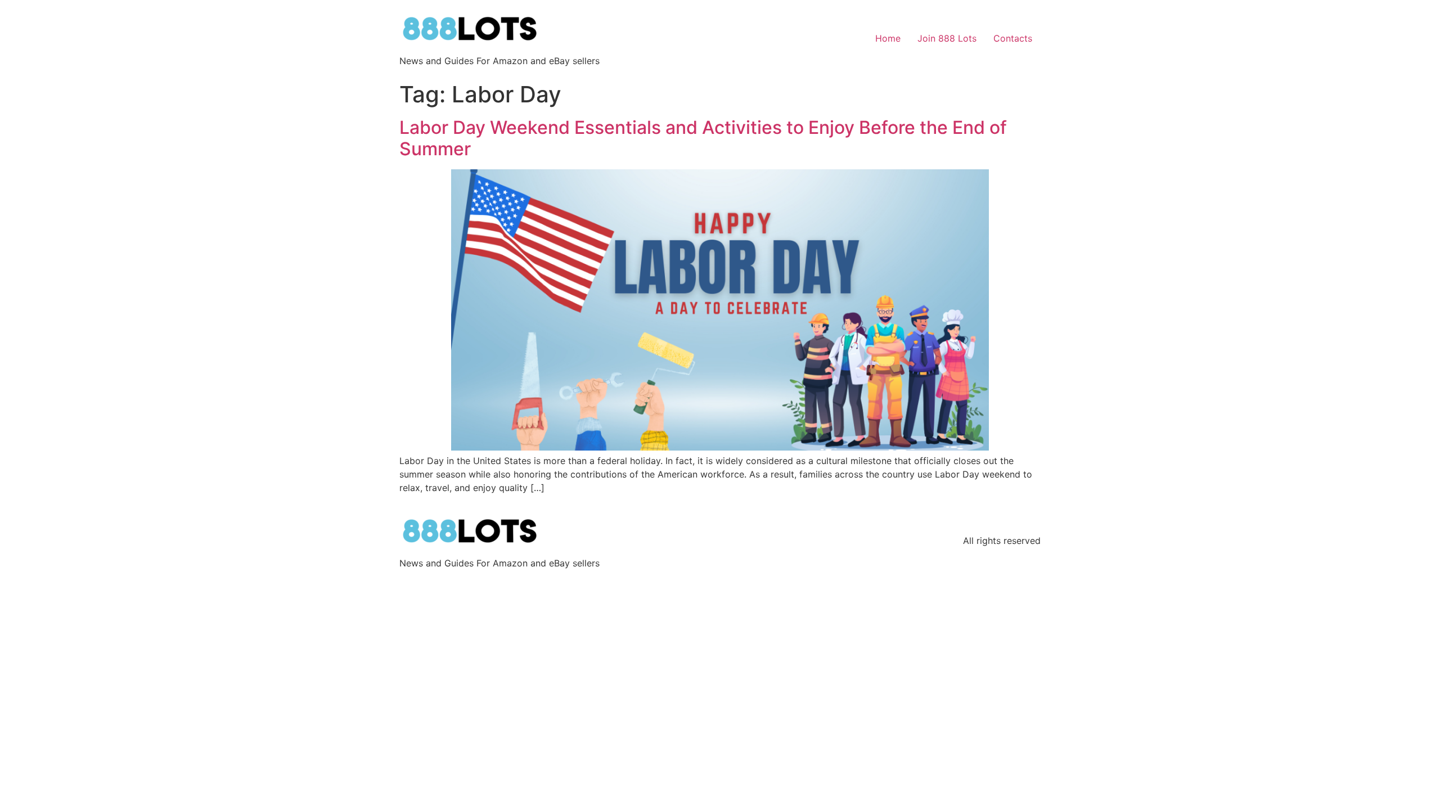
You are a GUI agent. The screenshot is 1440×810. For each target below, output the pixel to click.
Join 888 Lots (946, 38)
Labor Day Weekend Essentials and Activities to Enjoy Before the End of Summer (703, 138)
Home (888, 38)
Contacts (1012, 38)
